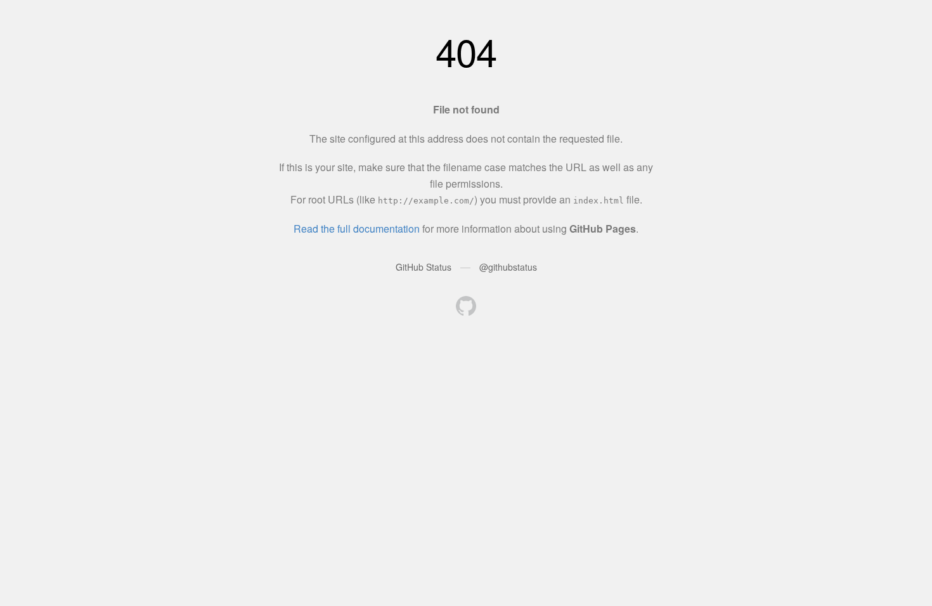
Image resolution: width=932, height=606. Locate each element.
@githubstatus (508, 267)
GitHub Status (423, 267)
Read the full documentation (357, 228)
